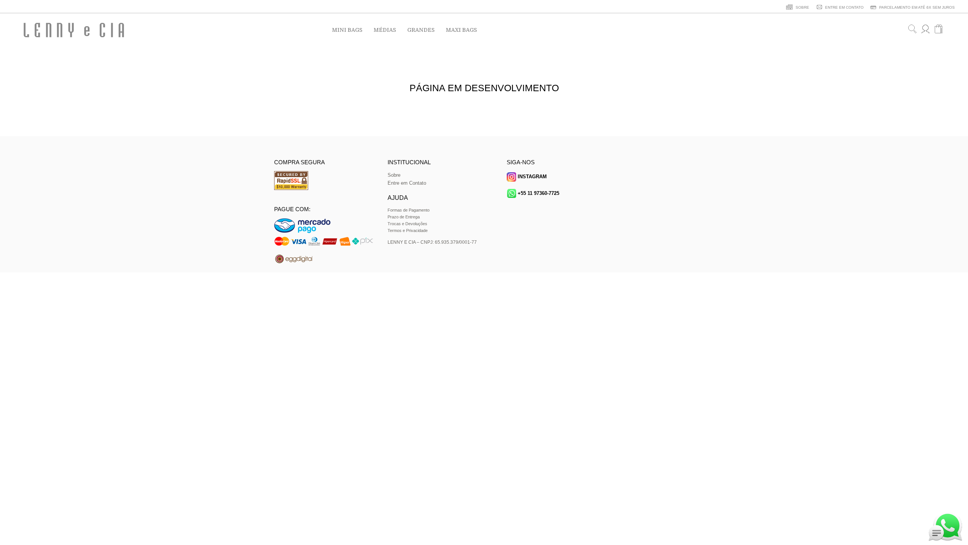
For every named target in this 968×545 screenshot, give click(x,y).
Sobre (394, 175)
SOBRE (801, 7)
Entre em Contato (407, 183)
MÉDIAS (385, 30)
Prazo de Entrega (404, 217)
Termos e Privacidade (408, 230)
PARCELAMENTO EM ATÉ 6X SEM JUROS (916, 7)
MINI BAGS (347, 30)
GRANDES (420, 30)
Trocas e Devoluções (407, 223)
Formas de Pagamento (409, 210)
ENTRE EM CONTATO (844, 7)
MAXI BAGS (461, 30)
